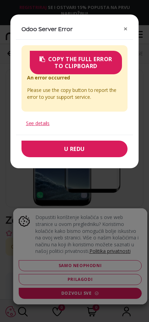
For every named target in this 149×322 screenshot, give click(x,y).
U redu (74, 149)
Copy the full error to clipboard (80, 62)
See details (38, 123)
